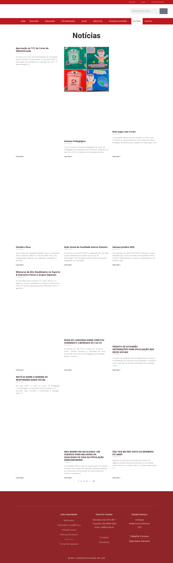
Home (23, 21)
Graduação (50, 21)
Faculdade (33, 21)
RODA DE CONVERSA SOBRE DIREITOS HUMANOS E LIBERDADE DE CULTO (84, 341)
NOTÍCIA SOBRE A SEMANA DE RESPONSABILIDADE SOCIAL (32, 378)
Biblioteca (97, 21)
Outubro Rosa (23, 247)
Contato (148, 21)
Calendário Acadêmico (69, 525)
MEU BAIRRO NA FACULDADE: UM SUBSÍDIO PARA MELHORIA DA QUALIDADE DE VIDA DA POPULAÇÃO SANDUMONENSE (84, 455)
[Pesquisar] (164, 11)
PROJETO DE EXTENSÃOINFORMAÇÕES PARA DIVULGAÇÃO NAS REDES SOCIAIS (133, 349)
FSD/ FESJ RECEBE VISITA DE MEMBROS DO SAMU (133, 453)
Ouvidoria (104, 542)
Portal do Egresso (69, 544)
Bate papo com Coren (124, 131)
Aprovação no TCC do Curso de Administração (32, 49)
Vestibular (139, 520)
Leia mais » (20, 156)
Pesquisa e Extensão (118, 21)
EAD (139, 527)
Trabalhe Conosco (139, 536)
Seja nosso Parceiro (139, 541)
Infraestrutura (69, 530)
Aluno (84, 21)
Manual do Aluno (69, 534)
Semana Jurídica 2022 (123, 247)
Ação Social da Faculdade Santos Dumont (86, 247)
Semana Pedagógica (75, 141)
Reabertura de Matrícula (139, 523)
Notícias (137, 21)
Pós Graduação (68, 21)
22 (94, 481)
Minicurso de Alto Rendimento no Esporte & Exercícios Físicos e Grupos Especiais (38, 273)
